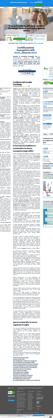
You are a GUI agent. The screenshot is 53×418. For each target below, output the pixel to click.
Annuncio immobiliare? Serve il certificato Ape (21, 398)
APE (26, 109)
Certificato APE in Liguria (30, 401)
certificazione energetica (19, 204)
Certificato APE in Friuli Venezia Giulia (31, 397)
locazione (21, 111)
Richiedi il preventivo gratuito (20, 409)
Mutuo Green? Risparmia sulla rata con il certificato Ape (21, 400)
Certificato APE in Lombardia (30, 402)
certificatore (25, 95)
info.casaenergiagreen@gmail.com (33, 388)
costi (26, 124)
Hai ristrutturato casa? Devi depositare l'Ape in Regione (21, 396)
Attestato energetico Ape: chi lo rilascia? (20, 404)
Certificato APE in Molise (30, 399)
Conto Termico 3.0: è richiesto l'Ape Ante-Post (21, 401)
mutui (21, 297)
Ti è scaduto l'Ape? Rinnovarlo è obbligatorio (21, 397)
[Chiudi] (52, 417)
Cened (14, 88)
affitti (16, 163)
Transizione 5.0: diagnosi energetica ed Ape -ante (21, 402)
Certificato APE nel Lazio (30, 400)
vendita (15, 111)
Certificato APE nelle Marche (30, 398)
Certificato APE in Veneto (30, 409)
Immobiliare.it (36, 156)
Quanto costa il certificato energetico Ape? (20, 403)
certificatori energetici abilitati (20, 136)
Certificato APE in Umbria (30, 408)
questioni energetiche (23, 200)
